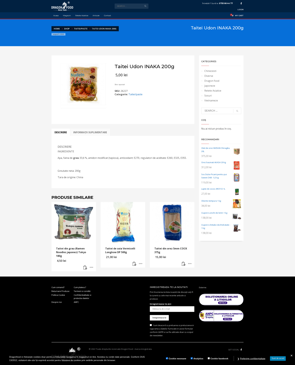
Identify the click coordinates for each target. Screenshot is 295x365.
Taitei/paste (135, 94)
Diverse (208, 76)
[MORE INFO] (91, 267)
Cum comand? (58, 287)
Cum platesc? (80, 287)
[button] (85, 267)
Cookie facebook (219, 358)
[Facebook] (241, 3)
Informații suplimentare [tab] (90, 132)
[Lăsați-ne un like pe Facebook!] (241, 349)
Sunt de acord (278, 358)
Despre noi (56, 302)
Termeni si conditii (82, 291)
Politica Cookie (58, 295)
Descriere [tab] (61, 132)
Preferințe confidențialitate (252, 358)
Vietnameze (211, 100)
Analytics (198, 358)
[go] (145, 6)
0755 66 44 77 (226, 3)
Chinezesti (210, 71)
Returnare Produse (60, 291)
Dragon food (211, 80)
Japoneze (209, 85)
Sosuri (208, 95)
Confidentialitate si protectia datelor (82, 297)
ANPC (76, 302)
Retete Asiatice (212, 90)
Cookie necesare (177, 358)
